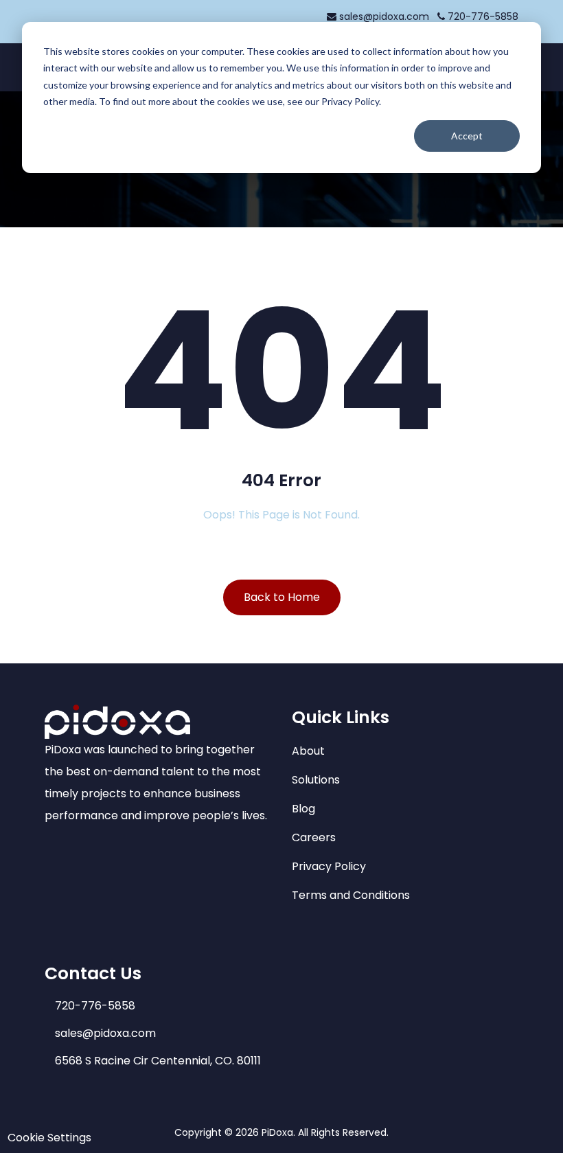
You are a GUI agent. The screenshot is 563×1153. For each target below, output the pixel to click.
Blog (303, 809)
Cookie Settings (49, 1137)
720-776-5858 (481, 16)
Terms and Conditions (351, 895)
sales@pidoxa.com (384, 16)
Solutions (316, 780)
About (308, 751)
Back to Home (282, 597)
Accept (467, 135)
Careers (314, 837)
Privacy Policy (329, 866)
